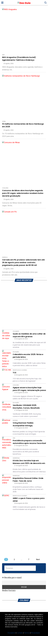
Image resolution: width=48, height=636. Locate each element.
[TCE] (6, 373)
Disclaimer (11, 633)
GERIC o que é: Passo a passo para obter (28, 499)
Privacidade (35, 633)
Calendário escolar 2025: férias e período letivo (28, 355)
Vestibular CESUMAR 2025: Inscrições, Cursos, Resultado (26, 406)
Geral (4, 121)
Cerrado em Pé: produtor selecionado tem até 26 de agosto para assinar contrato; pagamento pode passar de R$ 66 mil (23, 262)
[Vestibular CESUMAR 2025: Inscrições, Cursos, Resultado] (6, 406)
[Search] (41, 568)
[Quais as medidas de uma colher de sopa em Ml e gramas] (6, 335)
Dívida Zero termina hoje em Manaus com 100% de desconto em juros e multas (29, 462)
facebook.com (18, 595)
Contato (20, 633)
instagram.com (3, 595)
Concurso (5, 188)
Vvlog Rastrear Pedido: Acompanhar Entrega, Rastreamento (23, 424)
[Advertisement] (24, 306)
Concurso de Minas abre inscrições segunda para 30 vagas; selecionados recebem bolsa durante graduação (22, 193)
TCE (14, 372)
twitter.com (8, 595)
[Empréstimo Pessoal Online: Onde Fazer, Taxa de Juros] (6, 479)
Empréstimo (16, 458)
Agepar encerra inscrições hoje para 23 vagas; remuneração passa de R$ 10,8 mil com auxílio (29, 389)
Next (38, 559)
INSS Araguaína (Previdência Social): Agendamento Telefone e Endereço (19, 58)
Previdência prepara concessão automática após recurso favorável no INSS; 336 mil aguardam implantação (29, 442)
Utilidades (16, 331)
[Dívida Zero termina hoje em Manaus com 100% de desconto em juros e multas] (6, 461)
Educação (16, 352)
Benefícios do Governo (20, 370)
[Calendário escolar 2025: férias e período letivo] (6, 359)
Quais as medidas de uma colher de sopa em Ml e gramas (29, 335)
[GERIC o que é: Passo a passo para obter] (6, 498)
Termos (27, 633)
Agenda (15, 420)
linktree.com (13, 595)
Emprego (5, 257)
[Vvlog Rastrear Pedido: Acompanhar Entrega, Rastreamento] (6, 423)
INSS (3, 54)
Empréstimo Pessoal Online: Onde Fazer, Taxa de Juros (28, 479)
